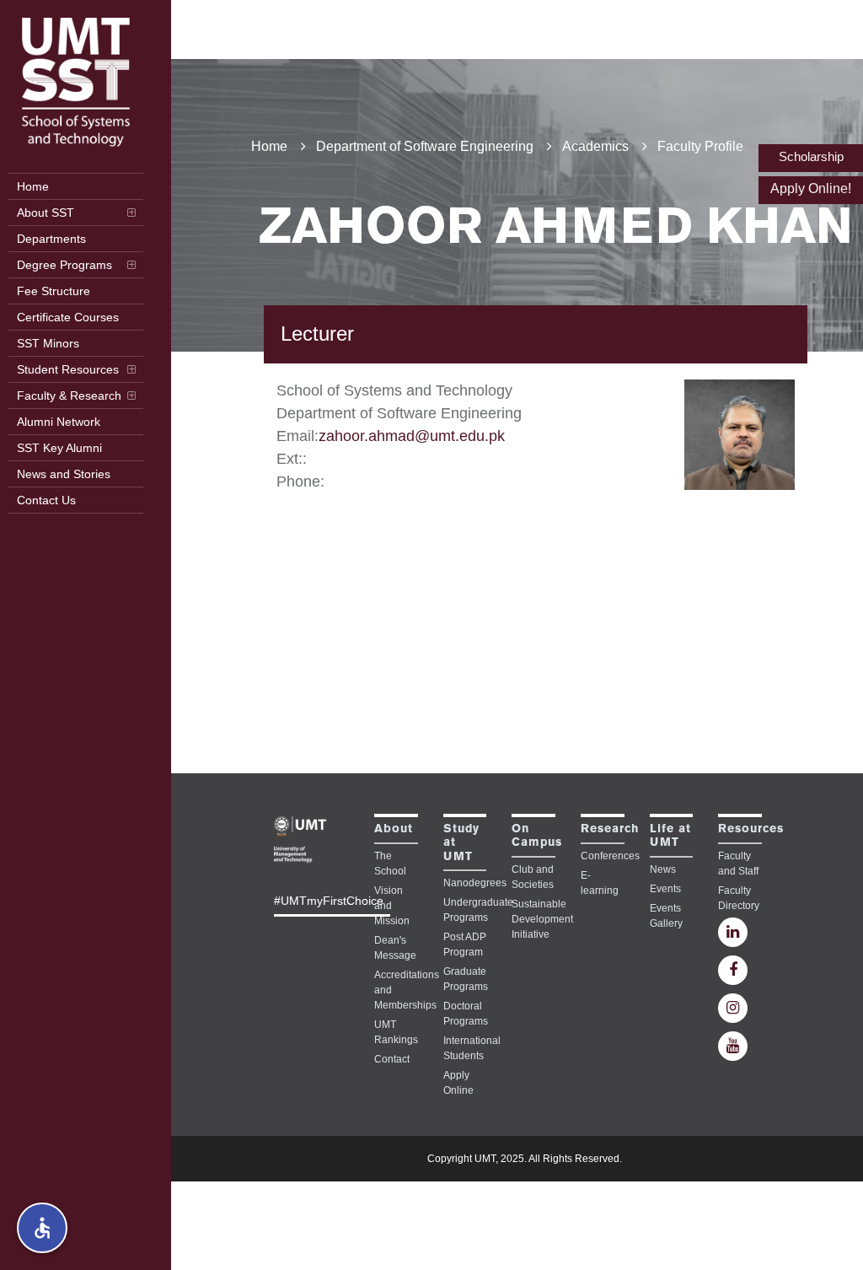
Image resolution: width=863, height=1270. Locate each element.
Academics (595, 146)
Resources (751, 829)
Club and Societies (533, 877)
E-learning (600, 882)
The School (390, 863)
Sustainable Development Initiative (533, 919)
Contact (392, 1059)
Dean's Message (395, 947)
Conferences (602, 856)
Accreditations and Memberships (396, 990)
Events (665, 889)
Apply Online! (810, 188)
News (663, 869)
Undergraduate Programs (465, 909)
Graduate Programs (465, 979)
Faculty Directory (738, 898)
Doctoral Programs (465, 1013)
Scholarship (811, 156)
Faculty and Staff (738, 863)
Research (610, 829)
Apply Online (458, 1082)
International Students (465, 1048)
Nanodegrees (465, 883)
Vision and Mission (392, 906)
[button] (42, 1228)
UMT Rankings (396, 1032)
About (393, 829)
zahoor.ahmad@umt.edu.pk (412, 436)
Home (269, 146)
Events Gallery (666, 915)
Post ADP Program (464, 944)
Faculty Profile (700, 146)
